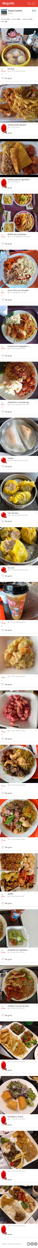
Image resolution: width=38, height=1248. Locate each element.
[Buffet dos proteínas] (19, 213)
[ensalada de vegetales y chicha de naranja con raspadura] (19, 928)
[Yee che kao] (19, 491)
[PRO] (4, 127)
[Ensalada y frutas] (19, 1095)
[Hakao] (19, 437)
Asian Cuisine (15, 10)
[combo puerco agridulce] (19, 158)
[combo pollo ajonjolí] (19, 103)
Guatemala (18, 1244)
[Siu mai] (19, 546)
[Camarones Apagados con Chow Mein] (19, 325)
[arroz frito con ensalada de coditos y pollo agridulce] (19, 269)
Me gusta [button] (8, 78)
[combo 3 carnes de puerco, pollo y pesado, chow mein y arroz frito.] (19, 984)
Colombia (4, 1244)
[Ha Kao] (19, 47)
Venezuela (11, 1244)
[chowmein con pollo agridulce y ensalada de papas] (19, 381)
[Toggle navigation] (34, 3)
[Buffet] (19, 872)
